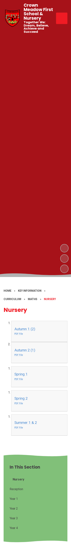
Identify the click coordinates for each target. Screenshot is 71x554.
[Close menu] (61, 18)
